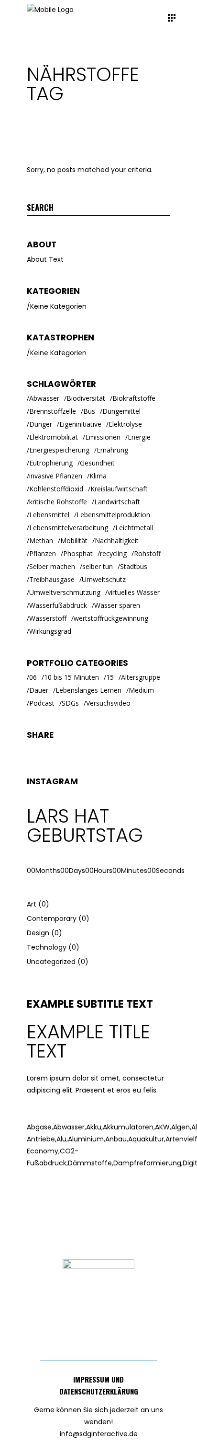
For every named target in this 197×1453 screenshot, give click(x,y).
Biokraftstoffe (133, 398)
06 (33, 677)
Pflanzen (42, 553)
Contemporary (52, 918)
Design (38, 933)
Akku (94, 1127)
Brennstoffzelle (52, 411)
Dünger (40, 424)
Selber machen (52, 566)
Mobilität (74, 540)
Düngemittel (121, 411)
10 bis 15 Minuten (71, 677)
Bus (89, 411)
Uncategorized (51, 961)
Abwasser (44, 398)
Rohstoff (147, 553)
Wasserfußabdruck (58, 605)
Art (31, 904)
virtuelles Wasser (134, 592)
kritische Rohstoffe (58, 501)
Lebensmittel (49, 514)
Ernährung (112, 449)
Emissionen (102, 437)
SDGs (70, 703)
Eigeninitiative (80, 424)
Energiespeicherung (59, 449)
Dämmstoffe (90, 1163)
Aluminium (86, 1139)
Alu (62, 1139)
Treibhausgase (52, 579)
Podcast (42, 703)
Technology (46, 947)
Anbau (116, 1139)
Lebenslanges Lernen (88, 690)
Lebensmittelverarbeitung (68, 527)
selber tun (97, 566)
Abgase (40, 1127)
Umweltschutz (104, 579)
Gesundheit (97, 462)
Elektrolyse (125, 424)
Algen (181, 1127)
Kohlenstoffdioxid (56, 488)
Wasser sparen (117, 605)
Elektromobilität (53, 437)
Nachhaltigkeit (117, 540)
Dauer (38, 690)
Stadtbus (133, 566)
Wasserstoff (47, 618)
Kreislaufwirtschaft (119, 488)
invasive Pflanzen (55, 475)
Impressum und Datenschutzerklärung (98, 1385)
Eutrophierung (51, 462)
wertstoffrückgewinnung (111, 618)
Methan (41, 540)
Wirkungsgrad (50, 631)
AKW (163, 1127)
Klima (98, 475)
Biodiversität (85, 398)
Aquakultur (146, 1139)
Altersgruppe (140, 677)
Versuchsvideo (108, 703)
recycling (113, 553)
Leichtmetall (134, 527)
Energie (139, 437)
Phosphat (78, 553)
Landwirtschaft (117, 501)
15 (110, 677)
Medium (141, 690)
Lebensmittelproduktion (113, 514)
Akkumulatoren (129, 1127)
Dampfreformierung (148, 1163)
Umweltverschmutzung (64, 592)
